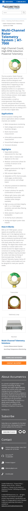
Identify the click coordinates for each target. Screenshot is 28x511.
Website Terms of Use (8, 485)
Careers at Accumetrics (16, 487)
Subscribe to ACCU (9, 432)
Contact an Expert (14, 363)
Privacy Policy (18, 483)
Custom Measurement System (13, 346)
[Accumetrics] (11, 7)
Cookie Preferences (7, 483)
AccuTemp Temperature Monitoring (15, 349)
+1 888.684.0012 (21, 2)
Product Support (10, 462)
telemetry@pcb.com (11, 468)
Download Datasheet (14, 358)
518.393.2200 (9, 474)
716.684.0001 (9, 457)
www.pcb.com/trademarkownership (12, 506)
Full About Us (5, 410)
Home (3, 21)
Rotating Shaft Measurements (15, 21)
